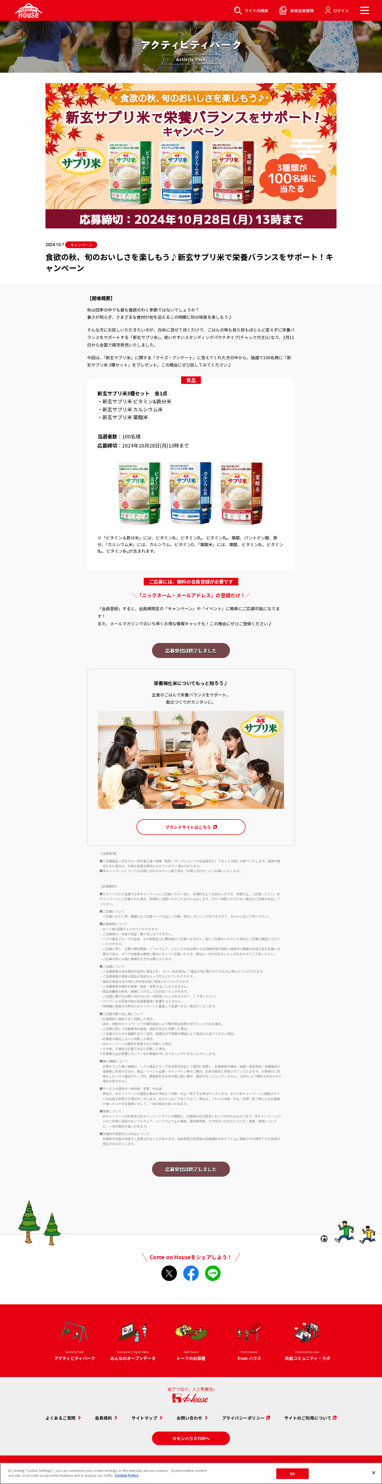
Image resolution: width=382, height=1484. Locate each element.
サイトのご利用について (308, 1418)
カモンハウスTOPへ (191, 1438)
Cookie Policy (127, 1475)
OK (292, 1473)
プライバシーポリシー (243, 1418)
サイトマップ (144, 1418)
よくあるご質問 (60, 1418)
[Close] (373, 1472)
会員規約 (103, 1418)
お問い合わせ (189, 1418)
